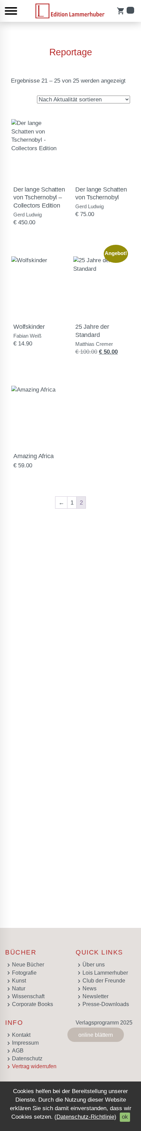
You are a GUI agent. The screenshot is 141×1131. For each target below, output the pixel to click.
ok (125, 1117)
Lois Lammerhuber (105, 973)
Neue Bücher (28, 964)
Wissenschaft (28, 996)
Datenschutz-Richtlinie (85, 1117)
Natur (18, 988)
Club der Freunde (103, 981)
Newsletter (95, 996)
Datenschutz (27, 1058)
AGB (18, 1051)
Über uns (93, 964)
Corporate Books (32, 1004)
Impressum (25, 1043)
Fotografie (24, 973)
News (89, 988)
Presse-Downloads (105, 1004)
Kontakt (21, 1035)
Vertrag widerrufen (34, 1066)
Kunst (19, 981)
